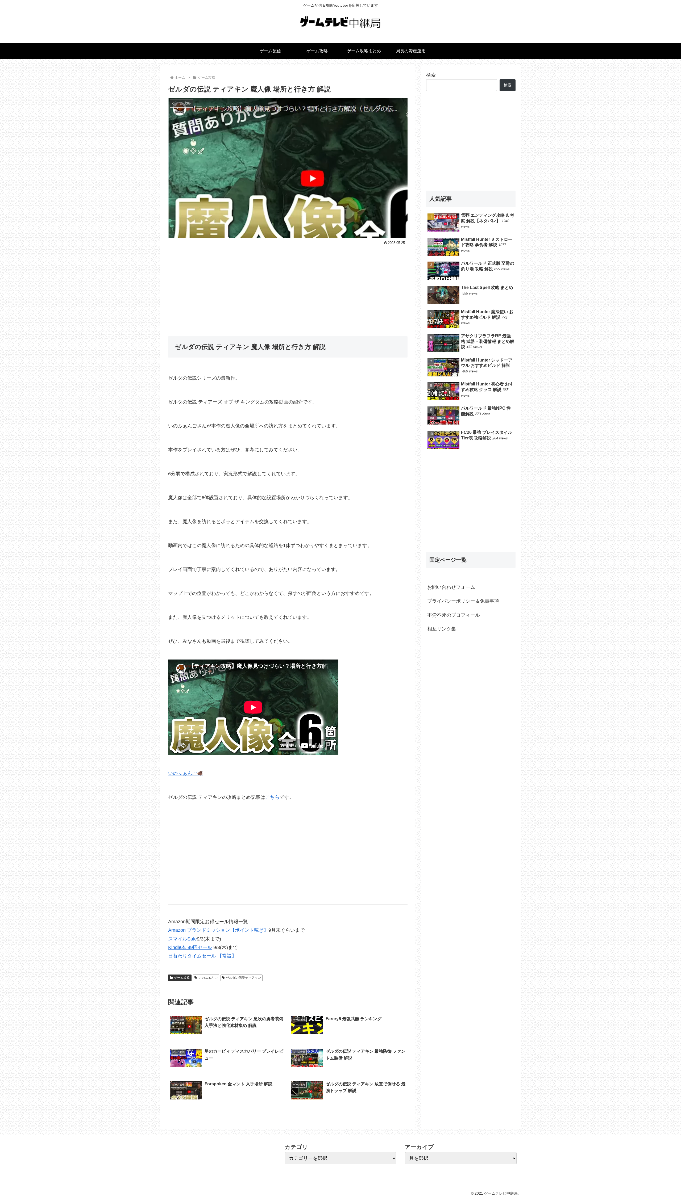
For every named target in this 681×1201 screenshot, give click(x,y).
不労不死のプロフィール (453, 615)
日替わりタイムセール (192, 956)
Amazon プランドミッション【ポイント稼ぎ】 (218, 930)
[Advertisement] (288, 286)
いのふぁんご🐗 (185, 773)
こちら (272, 797)
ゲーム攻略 (182, 978)
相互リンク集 (441, 629)
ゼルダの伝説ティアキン (243, 978)
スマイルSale (182, 939)
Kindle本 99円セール (190, 947)
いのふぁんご (208, 978)
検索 (431, 75)
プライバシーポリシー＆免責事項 (463, 601)
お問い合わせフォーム (451, 587)
